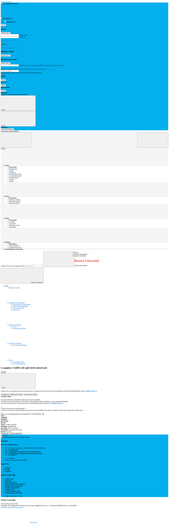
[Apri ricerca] (152, 140)
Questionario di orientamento (21, 304)
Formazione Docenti (15, 343)
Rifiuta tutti (16, 394)
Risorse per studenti (15, 325)
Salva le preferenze (15, 433)
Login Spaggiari (51, 69)
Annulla (4, 129)
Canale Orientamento (80, 254)
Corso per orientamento (20, 345)
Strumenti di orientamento (17, 303)
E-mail (21, 65)
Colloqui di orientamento (20, 306)
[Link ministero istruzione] (9, 3)
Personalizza (5, 394)
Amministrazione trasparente (13, 493)
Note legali (8, 480)
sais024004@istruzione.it (24, 451)
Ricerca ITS (16, 310)
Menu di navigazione (37, 282)
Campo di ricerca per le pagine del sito (12, 266)
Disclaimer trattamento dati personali (12, 507)
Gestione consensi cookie (12, 491)
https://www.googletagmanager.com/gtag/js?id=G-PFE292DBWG (21, 414)
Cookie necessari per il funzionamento (13, 408)
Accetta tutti (30, 394)
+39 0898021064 (12, 450)
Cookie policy (9, 479)
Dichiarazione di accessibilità (14, 486)
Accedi (3, 25)
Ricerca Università (18, 308)
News (11, 360)
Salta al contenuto (6, 1)
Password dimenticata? (8, 40)
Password (22, 37)
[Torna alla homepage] (84, 131)
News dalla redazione (19, 363)
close (3, 148)
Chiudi (3, 80)
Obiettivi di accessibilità (12, 487)
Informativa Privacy (11, 482)
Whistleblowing (9, 489)
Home (76, 252)
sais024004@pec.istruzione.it (25, 453)
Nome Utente (23, 35)
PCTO (15, 326)
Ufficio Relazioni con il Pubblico (15, 484)
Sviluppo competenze (19, 328)
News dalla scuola (18, 362)
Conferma (10, 129)
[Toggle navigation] (16, 140)
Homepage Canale (14, 287)
